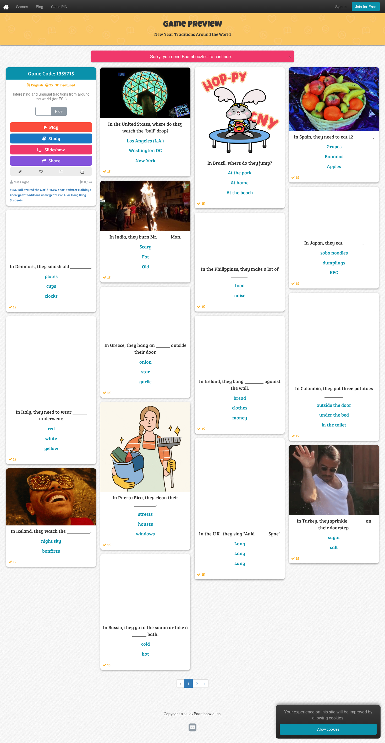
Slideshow (53, 150)
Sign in (340, 6)
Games (22, 6)
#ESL (13, 189)
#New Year (57, 189)
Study (53, 138)
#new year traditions (25, 195)
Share (53, 161)
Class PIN (59, 6)
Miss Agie (21, 181)
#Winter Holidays (78, 189)
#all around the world (33, 189)
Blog (39, 6)
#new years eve (52, 195)
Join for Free (365, 6)
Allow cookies (328, 729)
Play (52, 127)
